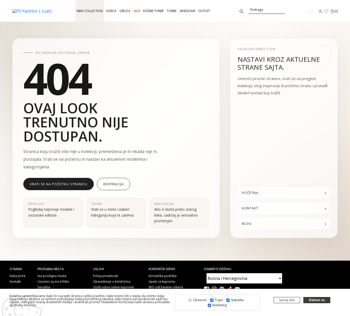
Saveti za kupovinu (162, 281)
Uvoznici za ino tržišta (53, 281)
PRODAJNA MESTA (50, 269)
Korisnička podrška (163, 276)
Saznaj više (287, 300)
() (336, 11)
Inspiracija (113, 184)
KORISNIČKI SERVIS (162, 269)
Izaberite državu (217, 269)
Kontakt (15, 281)
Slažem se (317, 300)
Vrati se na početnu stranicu (58, 184)
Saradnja (43, 287)
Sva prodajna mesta (51, 276)
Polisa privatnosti (105, 276)
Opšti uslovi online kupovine (113, 287)
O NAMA (16, 269)
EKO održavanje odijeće (166, 287)
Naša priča (17, 276)
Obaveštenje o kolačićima (111, 281)
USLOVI (98, 269)
